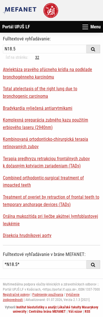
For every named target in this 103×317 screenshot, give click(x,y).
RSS (87, 312)
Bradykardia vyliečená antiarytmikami (37, 108)
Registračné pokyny (16, 295)
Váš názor (75, 312)
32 (37, 57)
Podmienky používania (47, 295)
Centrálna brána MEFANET (47, 312)
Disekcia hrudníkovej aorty (27, 235)
